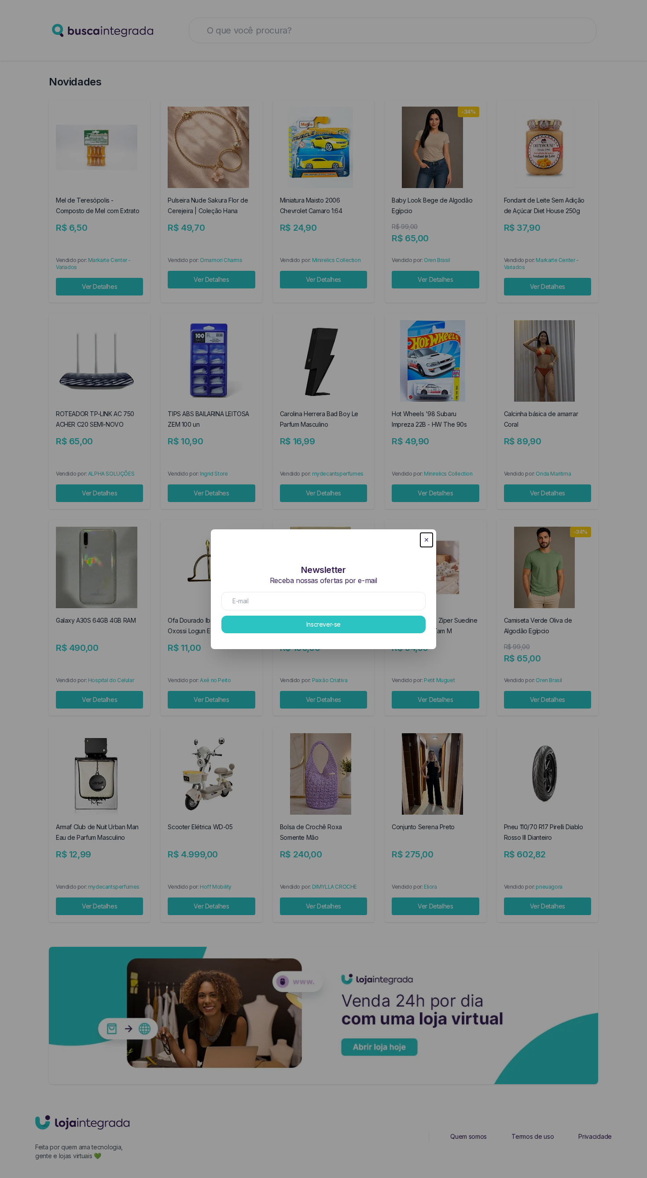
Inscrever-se (323, 624)
